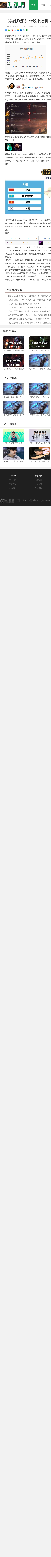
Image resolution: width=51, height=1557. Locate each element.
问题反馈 (38, 484)
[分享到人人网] (21, 30)
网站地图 (38, 488)
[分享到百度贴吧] (15, 30)
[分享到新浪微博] (12, 30)
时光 (47, 157)
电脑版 (23, 500)
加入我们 (12, 488)
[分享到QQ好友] (24, 30)
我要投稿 (38, 480)
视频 (43, 5)
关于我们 (12, 480)
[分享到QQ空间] (18, 30)
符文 (40, 42)
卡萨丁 (34, 36)
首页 (33, 5)
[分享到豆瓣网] (27, 30)
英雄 (30, 76)
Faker (22, 39)
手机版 (35, 500)
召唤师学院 (30, 27)
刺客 (27, 36)
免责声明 (12, 484)
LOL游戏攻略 (42, 27)
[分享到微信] (9, 30)
